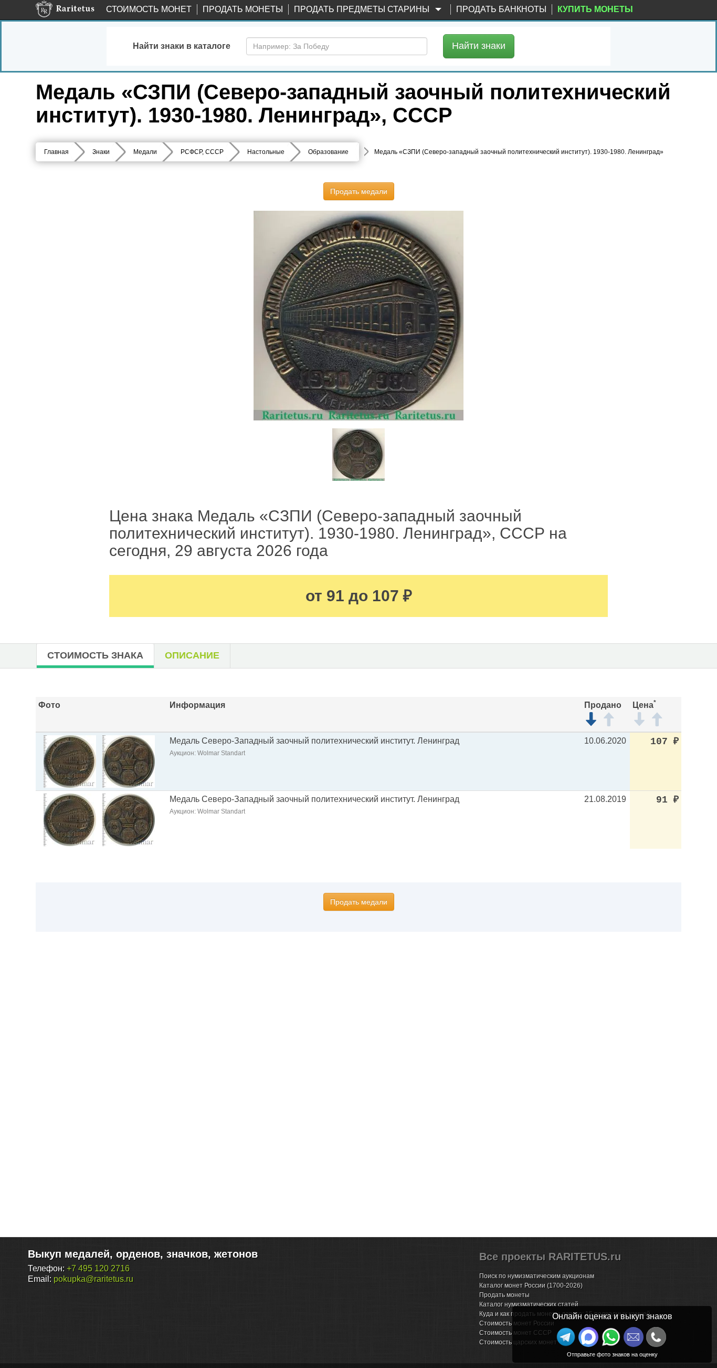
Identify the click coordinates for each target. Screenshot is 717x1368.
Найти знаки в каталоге (181, 46)
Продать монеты (243, 9)
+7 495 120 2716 (98, 1268)
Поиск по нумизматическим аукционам (536, 1276)
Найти (478, 45)
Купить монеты (595, 9)
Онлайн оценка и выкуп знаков (612, 1316)
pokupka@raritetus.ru (93, 1278)
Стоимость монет (149, 9)
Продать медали (358, 191)
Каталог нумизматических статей (528, 1304)
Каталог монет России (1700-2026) (531, 1285)
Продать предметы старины (362, 9)
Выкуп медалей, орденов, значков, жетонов (143, 1254)
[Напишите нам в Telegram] (566, 1337)
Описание (192, 655)
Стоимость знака (95, 655)
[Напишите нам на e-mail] (634, 1337)
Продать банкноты (501, 9)
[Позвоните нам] (656, 1337)
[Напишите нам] (588, 1337)
